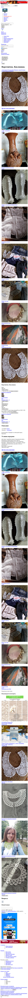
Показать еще (5, 895)
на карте (14, 411)
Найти (3, 26)
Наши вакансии (9, 946)
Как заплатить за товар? (11, 956)
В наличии (9, 430)
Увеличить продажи (10, 954)
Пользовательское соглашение (7, 986)
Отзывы (3, 399)
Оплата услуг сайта (5, 971)
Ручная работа (11, 70)
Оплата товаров (4, 979)
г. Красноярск (5, 70)
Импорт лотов (9, 955)
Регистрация (4, 53)
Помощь (2, 950)
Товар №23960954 (9, 71)
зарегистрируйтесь (12, 911)
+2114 (6, 399)
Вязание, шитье (17, 70)
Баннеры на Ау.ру (10, 961)
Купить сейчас (5, 389)
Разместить (3, 32)
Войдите (3, 911)
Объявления (8, 962)
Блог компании (9, 947)
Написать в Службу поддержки (7, 991)
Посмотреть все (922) (6, 347)
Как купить (8, 951)
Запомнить (4, 48)
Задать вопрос (5, 401)
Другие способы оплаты (8, 977)
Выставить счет (9, 964)
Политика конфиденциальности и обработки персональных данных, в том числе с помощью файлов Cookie (14, 988)
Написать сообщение (6, 392)
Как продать (8, 953)
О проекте (3, 944)
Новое (8, 428)
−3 (9, 399)
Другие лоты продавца (8, 108)
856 (2, 398)
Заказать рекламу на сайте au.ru (8, 939)
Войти (2, 50)
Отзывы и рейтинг (10, 957)
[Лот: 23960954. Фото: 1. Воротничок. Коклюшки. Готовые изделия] (15, 105)
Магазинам (8, 963)
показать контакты (14, 391)
